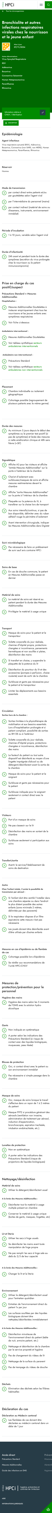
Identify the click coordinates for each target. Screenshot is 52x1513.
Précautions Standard (11, 1459)
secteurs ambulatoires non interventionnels (25, 368)
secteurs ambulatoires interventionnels (25, 344)
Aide (4, 1498)
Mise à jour (18, 44)
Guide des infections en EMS (14, 1470)
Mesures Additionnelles (12, 1464)
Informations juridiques (12, 1503)
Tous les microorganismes (15, 11)
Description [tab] (12, 123)
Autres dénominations (9, 56)
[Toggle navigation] (41, 5)
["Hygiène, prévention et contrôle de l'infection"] (8, 4)
